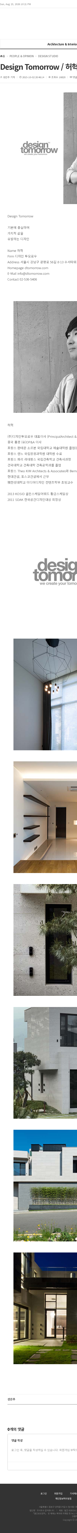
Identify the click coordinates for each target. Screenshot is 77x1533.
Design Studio (48, 56)
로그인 (44, 1493)
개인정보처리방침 (63, 1498)
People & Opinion (22, 56)
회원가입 (58, 1493)
